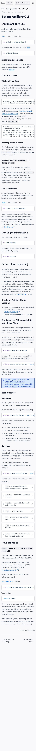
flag (22, 294)
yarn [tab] (15, 36)
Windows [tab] (18, 581)
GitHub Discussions (23, 3)
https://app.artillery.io (11, 312)
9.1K (11, 3)
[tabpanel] (18, 42)
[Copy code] (31, 41)
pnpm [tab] (9, 36)
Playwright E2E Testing (9, 641)
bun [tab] (20, 36)
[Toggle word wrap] (28, 41)
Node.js (11, 70)
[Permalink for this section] (26, 24)
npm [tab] (3, 36)
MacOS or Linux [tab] (7, 581)
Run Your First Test (27, 641)
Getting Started (11, 9)
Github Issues (8, 227)
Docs (2, 9)
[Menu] (33, 3)
